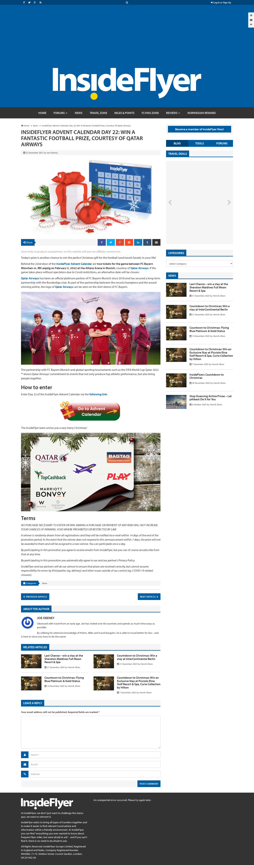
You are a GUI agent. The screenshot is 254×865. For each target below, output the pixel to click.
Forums (221, 143)
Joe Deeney (45, 618)
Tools (199, 143)
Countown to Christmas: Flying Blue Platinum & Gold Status (64, 679)
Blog (177, 143)
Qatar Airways (140, 268)
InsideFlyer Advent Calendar (74, 264)
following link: (98, 394)
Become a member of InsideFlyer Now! (199, 129)
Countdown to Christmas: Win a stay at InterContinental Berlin (137, 657)
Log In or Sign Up (222, 2)
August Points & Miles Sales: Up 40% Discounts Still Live (191, 230)
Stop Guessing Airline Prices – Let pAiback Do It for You (210, 397)
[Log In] (251, 24)
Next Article (148, 596)
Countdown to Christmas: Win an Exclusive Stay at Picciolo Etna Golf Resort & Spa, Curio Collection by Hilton (138, 682)
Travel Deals (177, 154)
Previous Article (36, 596)
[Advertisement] (127, 40)
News (44, 583)
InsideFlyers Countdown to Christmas (206, 376)
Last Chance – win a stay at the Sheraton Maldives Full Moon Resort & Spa (63, 659)
